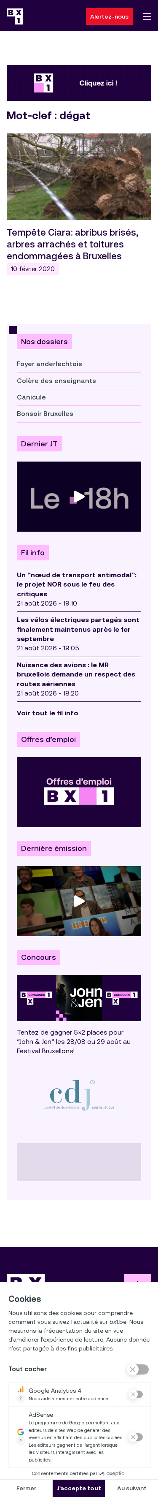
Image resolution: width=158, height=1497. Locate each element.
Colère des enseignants (56, 381)
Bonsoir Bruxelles (45, 413)
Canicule (31, 397)
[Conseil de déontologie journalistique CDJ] (79, 1095)
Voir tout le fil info (47, 713)
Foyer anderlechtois (49, 364)
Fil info (33, 552)
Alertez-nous (109, 16)
